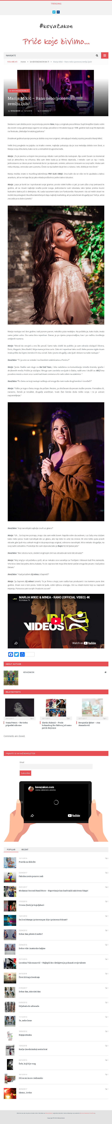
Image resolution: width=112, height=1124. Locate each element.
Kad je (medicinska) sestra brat (33, 1049)
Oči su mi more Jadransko (31, 1078)
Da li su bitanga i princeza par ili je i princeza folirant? (43, 919)
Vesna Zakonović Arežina (87, 1113)
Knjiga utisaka (25, 1035)
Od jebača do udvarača (29, 1006)
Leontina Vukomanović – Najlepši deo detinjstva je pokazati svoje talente (52, 962)
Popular (11, 849)
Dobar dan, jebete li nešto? (31, 934)
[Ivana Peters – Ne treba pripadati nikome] (20, 709)
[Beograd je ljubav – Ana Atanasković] (92, 709)
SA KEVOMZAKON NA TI (18, 90)
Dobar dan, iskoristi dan (30, 991)
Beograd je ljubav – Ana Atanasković (89, 724)
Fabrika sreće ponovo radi (31, 876)
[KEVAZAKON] (56, 25)
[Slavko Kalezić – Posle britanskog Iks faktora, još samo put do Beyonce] (56, 709)
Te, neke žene (25, 1020)
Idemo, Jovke (25, 1092)
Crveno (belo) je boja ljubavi (31, 905)
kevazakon (15, 111)
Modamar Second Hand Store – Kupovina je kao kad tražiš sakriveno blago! (53, 890)
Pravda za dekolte (27, 862)
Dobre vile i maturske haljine (32, 948)
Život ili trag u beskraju (29, 977)
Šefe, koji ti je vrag (27, 1063)
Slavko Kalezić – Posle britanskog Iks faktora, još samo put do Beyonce (57, 725)
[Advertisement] (56, 766)
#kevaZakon (48, 1113)
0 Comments (45, 111)
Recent (25, 849)
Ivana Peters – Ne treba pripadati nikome (17, 724)
